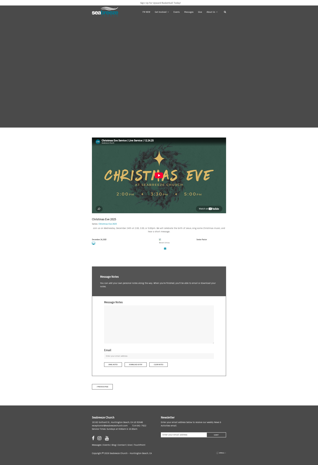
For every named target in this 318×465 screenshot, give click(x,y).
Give (130, 445)
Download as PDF (135, 364)
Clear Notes (158, 364)
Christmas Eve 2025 (108, 223)
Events (106, 445)
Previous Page (102, 387)
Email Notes (113, 364)
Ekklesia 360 (221, 453)
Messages (96, 445)
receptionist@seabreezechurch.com (110, 425)
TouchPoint (139, 445)
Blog (114, 445)
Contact (121, 445)
